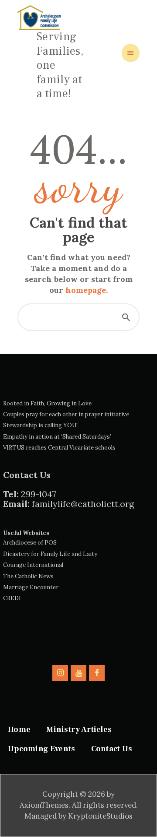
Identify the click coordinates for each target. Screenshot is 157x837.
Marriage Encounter (30, 587)
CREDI (12, 598)
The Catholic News (28, 576)
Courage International (33, 565)
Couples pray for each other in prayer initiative (66, 414)
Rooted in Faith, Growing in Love (47, 403)
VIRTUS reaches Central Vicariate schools (59, 447)
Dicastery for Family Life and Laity (50, 554)
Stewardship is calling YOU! (40, 425)
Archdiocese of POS (30, 542)
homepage (85, 290)
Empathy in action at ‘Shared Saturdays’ (57, 436)
